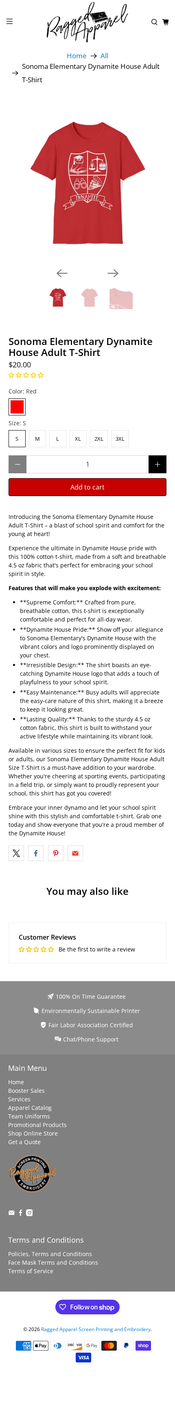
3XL (120, 438)
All (104, 56)
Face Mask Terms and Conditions (53, 1262)
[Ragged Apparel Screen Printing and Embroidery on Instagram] (29, 1214)
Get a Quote (24, 1142)
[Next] (113, 273)
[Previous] (62, 273)
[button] (26, 375)
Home (77, 56)
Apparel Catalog (30, 1108)
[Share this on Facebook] (36, 853)
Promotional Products (37, 1125)
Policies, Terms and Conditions (50, 1254)
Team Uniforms (29, 1116)
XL (78, 438)
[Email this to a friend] (75, 853)
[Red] (17, 406)
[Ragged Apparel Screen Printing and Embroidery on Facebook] (20, 1214)
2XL (98, 438)
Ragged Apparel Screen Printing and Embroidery (96, 1329)
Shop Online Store (33, 1133)
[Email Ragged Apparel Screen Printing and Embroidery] (11, 1214)
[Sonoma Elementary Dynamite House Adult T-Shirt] (88, 182)
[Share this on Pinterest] (55, 853)
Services (19, 1099)
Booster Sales (26, 1090)
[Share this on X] (16, 853)
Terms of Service (30, 1271)
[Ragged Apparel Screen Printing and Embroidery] (87, 22)
